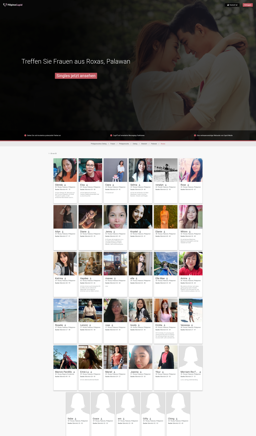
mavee (109, 278)
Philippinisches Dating (98, 144)
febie (70, 418)
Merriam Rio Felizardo (189, 372)
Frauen (112, 144)
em (119, 418)
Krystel (134, 231)
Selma (133, 184)
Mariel (108, 372)
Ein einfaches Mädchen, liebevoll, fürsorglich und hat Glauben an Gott (189, 241)
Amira (184, 278)
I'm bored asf (109, 192)
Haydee (84, 278)
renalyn (160, 184)
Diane (83, 231)
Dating (135, 144)
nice (106, 286)
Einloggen (247, 5)
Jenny (108, 231)
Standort (144, 144)
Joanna (134, 372)
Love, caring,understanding (189, 380)
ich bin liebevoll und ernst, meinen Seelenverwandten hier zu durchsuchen (89, 194)
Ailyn (57, 231)
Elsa (82, 184)
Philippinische (124, 144)
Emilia (159, 325)
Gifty (145, 418)
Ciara (108, 184)
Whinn (184, 231)
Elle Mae (160, 278)
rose (107, 325)
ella (132, 278)
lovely (133, 325)
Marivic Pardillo (63, 372)
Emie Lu (84, 372)
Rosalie (59, 325)
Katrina (59, 278)
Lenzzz (84, 325)
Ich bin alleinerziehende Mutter (89, 380)
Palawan (154, 144)
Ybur (158, 372)
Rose (183, 184)
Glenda (59, 184)
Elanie (159, 231)
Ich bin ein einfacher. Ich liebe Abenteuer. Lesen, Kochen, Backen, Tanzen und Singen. (139, 194)
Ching (171, 418)
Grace (96, 418)
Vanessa (185, 325)
